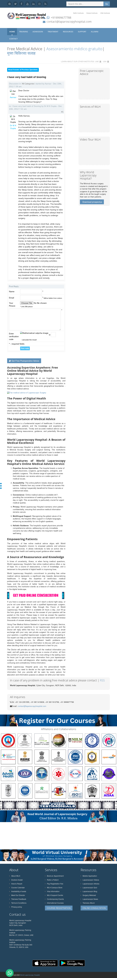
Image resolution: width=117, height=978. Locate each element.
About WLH (15, 876)
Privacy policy (16, 907)
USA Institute (105, 13)
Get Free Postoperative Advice (25, 360)
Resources (68, 31)
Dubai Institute (91, 13)
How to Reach (16, 883)
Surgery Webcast (89, 895)
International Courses (55, 903)
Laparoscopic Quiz (90, 887)
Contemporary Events (55, 899)
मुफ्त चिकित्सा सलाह (21, 53)
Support (82, 31)
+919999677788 (61, 17)
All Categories (28, 84)
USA (104, 61)
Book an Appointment (55, 876)
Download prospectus (92, 201)
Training (23, 31)
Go (106, 3)
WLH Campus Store (54, 887)
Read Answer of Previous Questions (23, 70)
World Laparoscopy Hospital (30, 975)
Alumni (95, 31)
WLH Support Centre (55, 895)
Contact (13, 38)
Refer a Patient (52, 880)
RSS (102, 680)
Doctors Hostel (17, 880)
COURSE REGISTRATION (59, 908)
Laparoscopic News (90, 899)
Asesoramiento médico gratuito (73, 48)
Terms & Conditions (18, 903)
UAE (97, 61)
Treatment (53, 31)
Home (12, 31)
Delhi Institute (78, 13)
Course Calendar (18, 887)
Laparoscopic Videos (91, 880)
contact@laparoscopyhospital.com (69, 21)
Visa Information (53, 891)
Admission (38, 31)
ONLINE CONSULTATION (94, 908)
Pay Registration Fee (55, 883)
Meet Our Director (18, 895)
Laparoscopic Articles (91, 883)
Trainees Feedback (18, 899)
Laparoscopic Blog (90, 891)
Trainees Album (89, 903)
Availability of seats (18, 891)
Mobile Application (90, 876)
